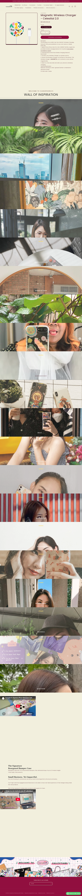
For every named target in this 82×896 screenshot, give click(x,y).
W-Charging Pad (46, 27)
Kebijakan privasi (41, 893)
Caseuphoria (11, 893)
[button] (25, 5)
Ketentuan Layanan (50, 893)
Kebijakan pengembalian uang (31, 893)
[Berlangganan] (51, 883)
